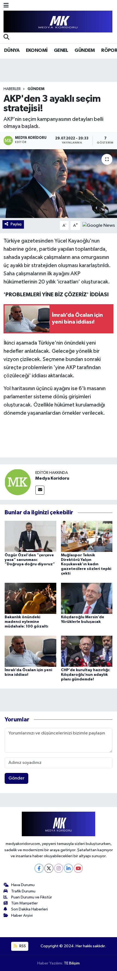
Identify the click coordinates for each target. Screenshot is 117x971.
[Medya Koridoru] (18, 482)
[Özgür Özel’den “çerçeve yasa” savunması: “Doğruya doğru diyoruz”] (30, 536)
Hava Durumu (23, 885)
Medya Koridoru (52, 478)
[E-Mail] (39, 490)
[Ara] (6, 37)
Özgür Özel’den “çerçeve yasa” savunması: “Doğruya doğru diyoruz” (30, 559)
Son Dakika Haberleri (29, 909)
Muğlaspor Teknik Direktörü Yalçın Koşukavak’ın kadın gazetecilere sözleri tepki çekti (86, 564)
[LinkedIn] (68, 868)
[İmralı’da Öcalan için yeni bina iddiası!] (30, 651)
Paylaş (16, 224)
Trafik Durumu (23, 891)
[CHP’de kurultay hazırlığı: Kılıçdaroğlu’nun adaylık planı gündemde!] (87, 651)
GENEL (61, 50)
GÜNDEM (85, 50)
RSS (22, 946)
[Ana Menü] (6, 6)
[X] (48, 868)
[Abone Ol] (98, 225)
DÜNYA (11, 50)
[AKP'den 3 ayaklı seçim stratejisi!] (58, 183)
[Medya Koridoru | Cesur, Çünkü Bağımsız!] (58, 21)
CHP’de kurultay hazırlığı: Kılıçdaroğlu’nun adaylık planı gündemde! (85, 674)
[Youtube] (78, 868)
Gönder (16, 778)
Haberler (12, 89)
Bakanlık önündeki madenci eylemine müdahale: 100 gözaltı (26, 621)
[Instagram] (58, 868)
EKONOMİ (37, 50)
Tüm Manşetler (24, 903)
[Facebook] (39, 868)
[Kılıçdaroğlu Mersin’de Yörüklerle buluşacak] (87, 598)
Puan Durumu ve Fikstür (31, 897)
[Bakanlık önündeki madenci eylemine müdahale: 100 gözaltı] (30, 598)
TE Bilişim (72, 963)
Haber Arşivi (22, 915)
